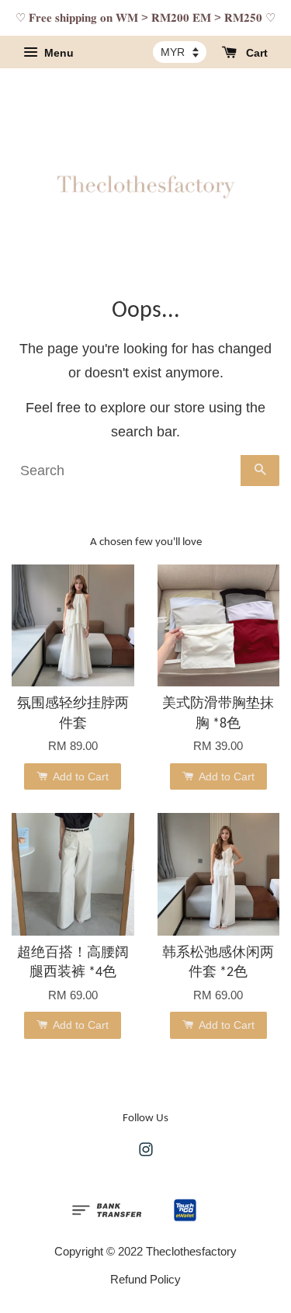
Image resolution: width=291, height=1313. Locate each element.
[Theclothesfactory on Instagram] (145, 1151)
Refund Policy (145, 1279)
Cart (255, 53)
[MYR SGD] (179, 52)
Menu (57, 53)
